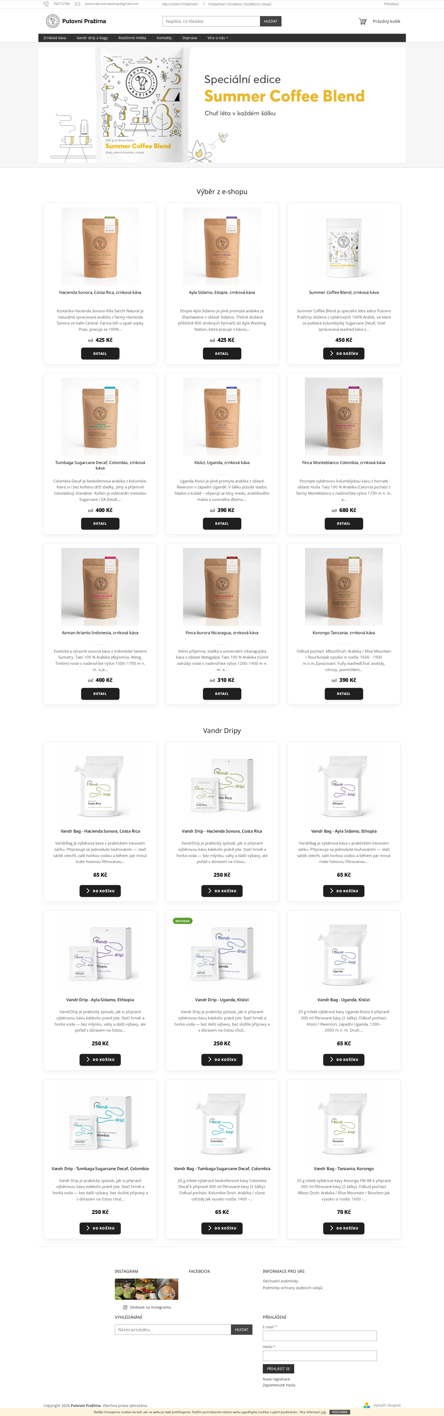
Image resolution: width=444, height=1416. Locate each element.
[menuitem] (54, 38)
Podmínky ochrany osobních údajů (239, 4)
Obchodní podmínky (180, 4)
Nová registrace (276, 1379)
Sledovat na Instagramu (150, 1307)
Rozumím (339, 1412)
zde (323, 1412)
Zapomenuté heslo (279, 1385)
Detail (100, 353)
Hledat (270, 21)
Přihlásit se (278, 1368)
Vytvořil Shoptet (387, 1405)
